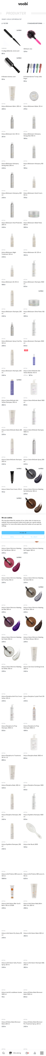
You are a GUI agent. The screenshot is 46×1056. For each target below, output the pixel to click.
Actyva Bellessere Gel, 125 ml (10, 134)
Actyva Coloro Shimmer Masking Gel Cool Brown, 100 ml (11, 549)
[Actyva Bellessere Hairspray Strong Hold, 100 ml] (34, 120)
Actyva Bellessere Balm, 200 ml (11, 106)
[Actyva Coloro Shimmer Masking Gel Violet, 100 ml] (12, 623)
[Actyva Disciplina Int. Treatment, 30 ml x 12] (12, 742)
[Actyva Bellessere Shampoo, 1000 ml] (34, 268)
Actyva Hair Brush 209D (31, 844)
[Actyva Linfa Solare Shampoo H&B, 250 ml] (34, 949)
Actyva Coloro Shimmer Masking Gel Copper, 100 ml (33, 549)
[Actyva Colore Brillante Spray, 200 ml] (34, 446)
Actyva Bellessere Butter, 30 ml (33, 106)
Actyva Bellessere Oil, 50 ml (10, 282)
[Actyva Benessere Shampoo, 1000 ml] (34, 327)
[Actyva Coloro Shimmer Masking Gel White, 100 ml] (12, 653)
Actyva (3, 103)
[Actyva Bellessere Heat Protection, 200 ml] (12, 209)
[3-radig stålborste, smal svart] (12, 37)
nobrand (4, 48)
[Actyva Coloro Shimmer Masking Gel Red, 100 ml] (12, 594)
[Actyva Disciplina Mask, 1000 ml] (34, 742)
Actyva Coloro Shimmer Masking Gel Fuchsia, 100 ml (11, 579)
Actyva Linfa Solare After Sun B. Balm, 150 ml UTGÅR (11, 904)
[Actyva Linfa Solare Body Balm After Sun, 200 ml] (34, 890)
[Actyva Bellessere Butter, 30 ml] (34, 92)
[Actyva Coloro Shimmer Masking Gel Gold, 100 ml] (34, 564)
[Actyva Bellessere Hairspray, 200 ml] (12, 179)
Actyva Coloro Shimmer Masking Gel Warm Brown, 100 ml (33, 638)
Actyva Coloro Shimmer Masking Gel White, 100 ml (11, 667)
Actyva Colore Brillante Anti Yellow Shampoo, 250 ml (10, 401)
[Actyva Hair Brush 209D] (34, 831)
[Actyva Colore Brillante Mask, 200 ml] (12, 416)
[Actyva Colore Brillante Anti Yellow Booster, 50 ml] (34, 357)
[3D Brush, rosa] (34, 37)
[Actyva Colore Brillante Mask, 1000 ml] (34, 387)
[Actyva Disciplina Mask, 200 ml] (12, 771)
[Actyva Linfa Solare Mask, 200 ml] (34, 919)
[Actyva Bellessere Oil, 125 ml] (34, 239)
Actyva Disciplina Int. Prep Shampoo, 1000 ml (9, 727)
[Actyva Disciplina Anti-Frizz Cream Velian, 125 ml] (12, 683)
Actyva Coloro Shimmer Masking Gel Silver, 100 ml (33, 608)
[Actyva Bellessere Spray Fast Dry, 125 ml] (12, 327)
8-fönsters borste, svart (9, 77)
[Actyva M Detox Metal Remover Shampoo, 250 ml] (34, 1038)
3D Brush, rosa (28, 49)
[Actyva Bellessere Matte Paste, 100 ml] (34, 209)
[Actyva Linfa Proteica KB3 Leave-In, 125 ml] (12, 860)
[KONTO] (35, 1053)
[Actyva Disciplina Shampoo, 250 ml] (12, 801)
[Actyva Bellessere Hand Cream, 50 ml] (34, 179)
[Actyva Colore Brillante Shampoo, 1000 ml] (34, 416)
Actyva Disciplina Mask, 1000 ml (33, 755)
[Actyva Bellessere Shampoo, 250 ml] (12, 298)
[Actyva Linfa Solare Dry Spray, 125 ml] (12, 919)
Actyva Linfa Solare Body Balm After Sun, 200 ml (33, 904)
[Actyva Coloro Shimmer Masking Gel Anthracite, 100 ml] (34, 475)
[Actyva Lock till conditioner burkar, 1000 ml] (12, 979)
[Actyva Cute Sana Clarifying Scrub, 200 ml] (34, 653)
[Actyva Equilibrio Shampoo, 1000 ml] (34, 801)
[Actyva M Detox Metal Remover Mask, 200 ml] (12, 1008)
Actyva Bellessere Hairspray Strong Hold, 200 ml (10, 164)
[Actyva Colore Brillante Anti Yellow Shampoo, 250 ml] (12, 387)
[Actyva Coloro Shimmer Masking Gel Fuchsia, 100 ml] (12, 564)
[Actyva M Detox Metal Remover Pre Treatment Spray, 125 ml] (34, 1008)
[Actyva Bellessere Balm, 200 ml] (12, 92)
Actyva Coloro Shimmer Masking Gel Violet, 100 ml (11, 638)
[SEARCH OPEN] (3, 1053)
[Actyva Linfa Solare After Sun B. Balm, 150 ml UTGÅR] (12, 890)
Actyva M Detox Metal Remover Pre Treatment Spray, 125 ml (33, 1023)
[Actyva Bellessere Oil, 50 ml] (12, 268)
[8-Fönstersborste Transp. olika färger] (34, 65)
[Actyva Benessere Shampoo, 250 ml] (12, 357)
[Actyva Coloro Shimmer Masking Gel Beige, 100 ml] (12, 505)
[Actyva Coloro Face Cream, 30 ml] (12, 475)
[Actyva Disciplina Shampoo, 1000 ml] (34, 771)
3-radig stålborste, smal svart (10, 51)
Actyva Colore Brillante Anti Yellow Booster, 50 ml (32, 371)
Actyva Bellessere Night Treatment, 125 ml (9, 253)
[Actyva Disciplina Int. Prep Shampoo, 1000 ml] (12, 712)
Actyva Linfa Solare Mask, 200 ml (34, 933)
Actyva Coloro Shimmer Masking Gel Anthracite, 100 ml (33, 490)
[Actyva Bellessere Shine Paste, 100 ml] (34, 298)
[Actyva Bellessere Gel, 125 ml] (12, 120)
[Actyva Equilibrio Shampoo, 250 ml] (12, 831)
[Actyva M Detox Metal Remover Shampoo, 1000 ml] (12, 1038)
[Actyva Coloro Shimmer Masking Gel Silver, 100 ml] (34, 594)
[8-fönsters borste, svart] (12, 65)
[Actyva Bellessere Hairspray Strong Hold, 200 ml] (12, 150)
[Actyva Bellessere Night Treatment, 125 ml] (12, 239)
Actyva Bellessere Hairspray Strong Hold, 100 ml (32, 135)
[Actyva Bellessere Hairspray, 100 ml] (34, 150)
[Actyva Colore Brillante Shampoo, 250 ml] (12, 446)
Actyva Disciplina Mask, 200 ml (11, 785)
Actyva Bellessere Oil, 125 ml (32, 252)
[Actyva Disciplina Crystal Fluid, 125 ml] (34, 683)
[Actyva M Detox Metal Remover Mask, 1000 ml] (34, 979)
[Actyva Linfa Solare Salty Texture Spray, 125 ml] (12, 949)
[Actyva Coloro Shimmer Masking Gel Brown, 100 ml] (34, 505)
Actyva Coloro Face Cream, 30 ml (12, 489)
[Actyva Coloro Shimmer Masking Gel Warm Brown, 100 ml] (34, 623)
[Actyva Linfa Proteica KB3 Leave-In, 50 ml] (34, 860)
